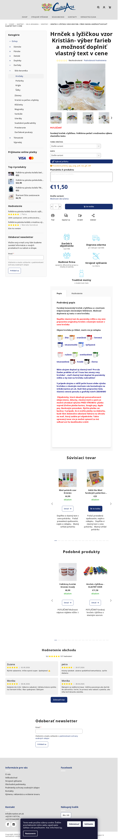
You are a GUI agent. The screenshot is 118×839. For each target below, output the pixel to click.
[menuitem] (24, 17)
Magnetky (19, 109)
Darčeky (17, 65)
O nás (8, 774)
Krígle (18, 85)
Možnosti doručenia (59, 198)
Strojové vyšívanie (13, 781)
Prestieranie (20, 127)
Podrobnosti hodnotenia (95, 60)
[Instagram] (13, 824)
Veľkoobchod (11, 777)
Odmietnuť (74, 824)
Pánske (17, 51)
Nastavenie (30, 833)
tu (61, 827)
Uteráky (18, 118)
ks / (66, 815)
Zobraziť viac (59, 699)
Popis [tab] (59, 293)
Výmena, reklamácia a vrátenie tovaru (22, 794)
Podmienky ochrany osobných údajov (22, 787)
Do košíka (90, 206)
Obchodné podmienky (15, 784)
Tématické (18, 137)
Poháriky (20, 80)
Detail (66, 509)
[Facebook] (8, 824)
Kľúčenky (19, 104)
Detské (17, 56)
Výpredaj (18, 142)
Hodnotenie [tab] (77, 293)
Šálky (18, 90)
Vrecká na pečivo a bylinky (27, 100)
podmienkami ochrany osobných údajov (25, 263)
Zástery (18, 95)
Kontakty (9, 791)
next (111, 504)
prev (52, 504)
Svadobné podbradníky (25, 123)
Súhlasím (88, 824)
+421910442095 (12, 819)
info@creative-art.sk (14, 813)
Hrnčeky (19, 76)
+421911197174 (12, 816)
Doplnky (17, 60)
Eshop (15, 41)
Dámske (17, 46)
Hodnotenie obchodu (59, 650)
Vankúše (18, 114)
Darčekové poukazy (24, 132)
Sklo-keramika (21, 70)
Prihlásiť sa (14, 271)
